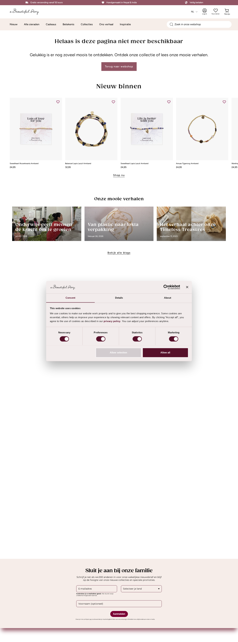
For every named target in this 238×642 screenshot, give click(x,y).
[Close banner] (187, 287)
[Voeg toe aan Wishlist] (58, 102)
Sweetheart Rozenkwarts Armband (24, 164)
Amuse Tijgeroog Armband (187, 164)
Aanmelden (119, 614)
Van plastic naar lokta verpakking (113, 227)
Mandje (227, 11)
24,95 (13, 167)
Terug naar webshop (119, 66)
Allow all (165, 352)
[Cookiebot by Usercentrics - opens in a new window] (166, 287)
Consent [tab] (70, 297)
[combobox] (199, 24)
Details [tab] (119, 297)
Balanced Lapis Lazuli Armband (78, 164)
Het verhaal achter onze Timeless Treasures (188, 227)
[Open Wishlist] (216, 10)
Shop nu (119, 175)
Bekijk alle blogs (119, 252)
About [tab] (167, 297)
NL (192, 11)
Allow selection (118, 352)
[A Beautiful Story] (26, 12)
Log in (206, 11)
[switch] (100, 338)
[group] (119, 133)
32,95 (68, 167)
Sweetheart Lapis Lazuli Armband (134, 164)
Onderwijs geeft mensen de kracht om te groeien (43, 227)
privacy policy (112, 321)
